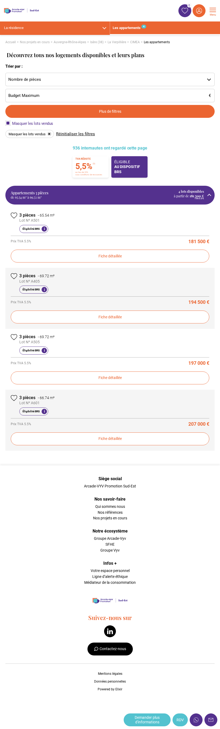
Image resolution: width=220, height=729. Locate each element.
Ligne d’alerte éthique (110, 576)
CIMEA (135, 42)
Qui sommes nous (110, 506)
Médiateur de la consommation (110, 582)
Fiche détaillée (110, 256)
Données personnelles (110, 681)
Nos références (110, 512)
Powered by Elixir (110, 689)
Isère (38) (97, 42)
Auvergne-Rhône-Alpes (70, 42)
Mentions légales (110, 674)
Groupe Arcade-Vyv (110, 538)
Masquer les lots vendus (32, 123)
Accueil (10, 42)
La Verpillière (117, 42)
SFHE (110, 544)
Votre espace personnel (110, 570)
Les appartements (129, 27)
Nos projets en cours (35, 42)
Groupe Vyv (110, 550)
